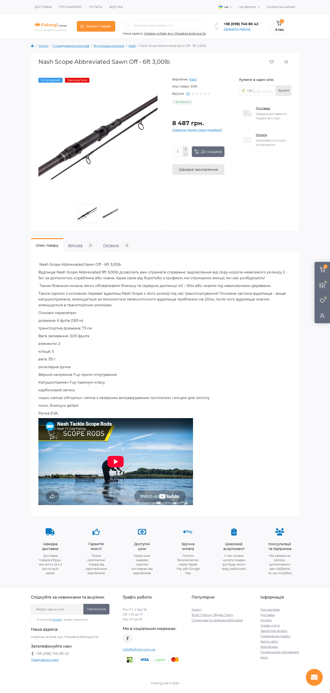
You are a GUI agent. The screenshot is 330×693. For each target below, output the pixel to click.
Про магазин (70, 7)
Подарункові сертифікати (279, 652)
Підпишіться (96, 609)
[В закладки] (271, 62)
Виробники (269, 647)
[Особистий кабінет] (322, 315)
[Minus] (185, 154)
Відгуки (116, 7)
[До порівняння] (286, 62)
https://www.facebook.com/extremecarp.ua (127, 638)
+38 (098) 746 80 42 (241, 24)
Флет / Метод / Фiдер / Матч (212, 615)
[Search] (128, 25)
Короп (43, 46)
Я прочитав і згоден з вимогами (62, 619)
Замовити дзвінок (237, 29)
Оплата (95, 7)
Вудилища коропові (109, 46)
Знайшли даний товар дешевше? (197, 130)
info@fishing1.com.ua (139, 649)
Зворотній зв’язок (273, 631)
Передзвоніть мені (45, 660)
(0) (188, 93)
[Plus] (185, 149)
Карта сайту (269, 641)
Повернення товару (275, 636)
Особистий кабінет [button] (281, 7)
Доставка (43, 7)
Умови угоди (270, 625)
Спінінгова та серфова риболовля (217, 620)
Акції (264, 657)
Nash (132, 46)
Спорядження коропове (71, 46)
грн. (247, 7)
